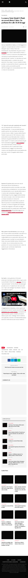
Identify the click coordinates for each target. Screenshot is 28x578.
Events (9, 459)
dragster (15, 349)
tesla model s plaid (5, 353)
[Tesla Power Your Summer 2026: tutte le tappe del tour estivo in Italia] (5, 425)
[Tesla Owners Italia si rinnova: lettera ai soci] (21, 535)
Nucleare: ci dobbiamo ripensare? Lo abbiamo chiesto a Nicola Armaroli (6, 523)
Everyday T (17, 540)
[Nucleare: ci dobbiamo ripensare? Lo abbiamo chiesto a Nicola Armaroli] (5, 454)
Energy (9, 452)
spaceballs (18, 351)
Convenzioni (22, 561)
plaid (3, 351)
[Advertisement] (14, 400)
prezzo (6, 351)
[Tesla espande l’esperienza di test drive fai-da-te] (5, 447)
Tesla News (10, 423)
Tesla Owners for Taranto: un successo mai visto (14, 367)
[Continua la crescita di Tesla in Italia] (5, 441)
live (22, 349)
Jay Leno (19, 282)
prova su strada (12, 351)
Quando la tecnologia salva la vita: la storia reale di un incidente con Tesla (7, 544)
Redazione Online (4, 26)
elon (19, 349)
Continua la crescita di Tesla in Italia (15, 440)
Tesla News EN (4, 15)
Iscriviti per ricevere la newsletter (10, 561)
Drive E (9, 430)
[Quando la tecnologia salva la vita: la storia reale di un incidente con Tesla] (7, 535)
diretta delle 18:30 (6, 210)
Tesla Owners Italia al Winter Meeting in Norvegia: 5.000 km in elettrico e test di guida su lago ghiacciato (16, 463)
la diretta (3, 52)
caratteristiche (5, 349)
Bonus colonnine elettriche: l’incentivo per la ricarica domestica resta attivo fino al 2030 (16, 433)
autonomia (16, 347)
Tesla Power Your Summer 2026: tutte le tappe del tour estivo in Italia (7, 488)
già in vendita (20, 142)
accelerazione (10, 347)
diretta (10, 349)
